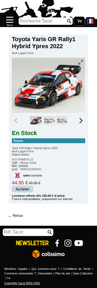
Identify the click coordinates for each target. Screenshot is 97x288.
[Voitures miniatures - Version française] (90, 21)
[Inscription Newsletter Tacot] (32, 243)
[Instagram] (68, 243)
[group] (36, 120)
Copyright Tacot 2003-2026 (22, 283)
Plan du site (63, 273)
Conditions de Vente (77, 268)
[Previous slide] (16, 120)
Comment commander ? (20, 273)
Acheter (22, 189)
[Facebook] (57, 243)
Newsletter (46, 273)
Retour (18, 216)
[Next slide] (80, 120)
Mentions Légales (16, 268)
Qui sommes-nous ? (46, 268)
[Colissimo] (48, 253)
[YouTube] (78, 243)
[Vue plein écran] (81, 62)
